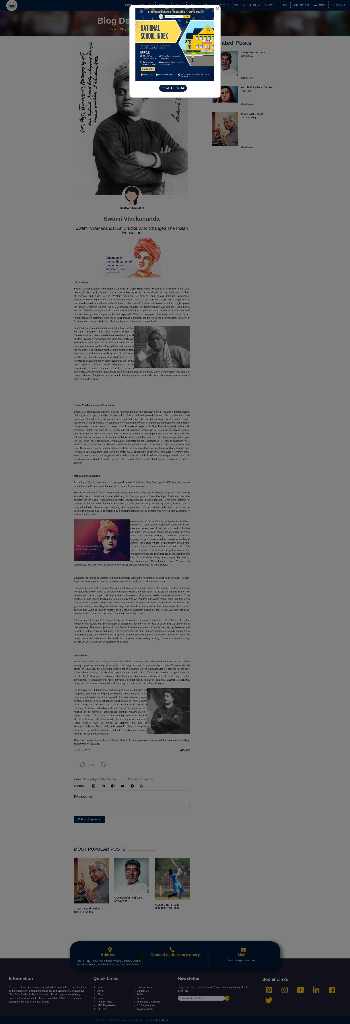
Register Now (173, 88)
